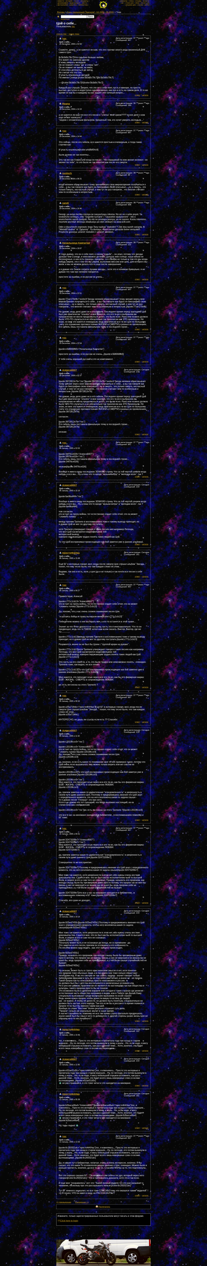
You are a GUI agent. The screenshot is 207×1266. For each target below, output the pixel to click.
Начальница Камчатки (76, 242)
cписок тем (61, 34)
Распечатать (104, 1207)
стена (131, 1)
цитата (145, 95)
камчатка (123, 1)
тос (73, 26)
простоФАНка (71, 552)
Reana (66, 103)
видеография (75, 3)
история (69, 1)
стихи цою (129, 3)
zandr (65, 203)
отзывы (138, 1)
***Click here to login (68, 1221)
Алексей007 (69, 370)
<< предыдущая (63, 1202)
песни (76, 1)
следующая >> (82, 1202)
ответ (137, 95)
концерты (84, 1)
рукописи (73, 5)
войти (147, 5)
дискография (63, 3)
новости (61, 1)
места (84, 3)
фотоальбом (63, 5)
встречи (146, 1)
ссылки (140, 5)
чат (122, 3)
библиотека (83, 5)
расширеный (65, 19)
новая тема (74, 34)
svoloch (67, 173)
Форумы (61, 12)
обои (137, 3)
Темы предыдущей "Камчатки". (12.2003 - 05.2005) (90, 12)
